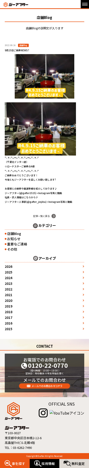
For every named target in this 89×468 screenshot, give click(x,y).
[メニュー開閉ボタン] (85, 4)
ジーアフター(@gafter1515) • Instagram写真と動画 (33, 193)
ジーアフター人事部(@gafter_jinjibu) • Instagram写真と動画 (38, 202)
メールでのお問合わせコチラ (47, 386)
